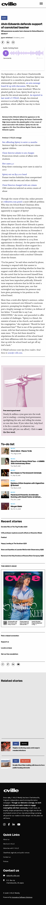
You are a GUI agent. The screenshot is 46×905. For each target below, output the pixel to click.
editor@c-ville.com (13, 875)
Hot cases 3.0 (8, 163)
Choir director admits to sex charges (18, 152)
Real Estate (25, 761)
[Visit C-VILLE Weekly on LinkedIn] (13, 824)
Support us (5, 642)
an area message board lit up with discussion (20, 84)
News (4, 18)
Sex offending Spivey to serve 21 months (19, 142)
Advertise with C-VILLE (11, 848)
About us (6, 839)
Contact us (6, 857)
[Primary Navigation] (41, 4)
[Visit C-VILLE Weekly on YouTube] (18, 824)
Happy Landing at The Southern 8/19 (14, 543)
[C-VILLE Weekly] (10, 4)
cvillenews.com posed (12, 201)
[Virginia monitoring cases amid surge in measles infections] (5, 746)
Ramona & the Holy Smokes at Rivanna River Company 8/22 (22, 556)
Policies (5, 861)
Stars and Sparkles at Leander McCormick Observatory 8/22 (22, 550)
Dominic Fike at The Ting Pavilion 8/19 (14, 527)
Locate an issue (6, 648)
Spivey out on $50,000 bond (14, 174)
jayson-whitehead (7, 37)
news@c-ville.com (15, 352)
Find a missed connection (10, 636)
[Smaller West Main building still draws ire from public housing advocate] (5, 763)
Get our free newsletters (9, 654)
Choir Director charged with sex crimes (19, 185)
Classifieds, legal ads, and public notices (16, 852)
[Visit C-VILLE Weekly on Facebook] (9, 824)
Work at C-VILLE (9, 844)
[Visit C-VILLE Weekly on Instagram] (4, 824)
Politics (24, 743)
